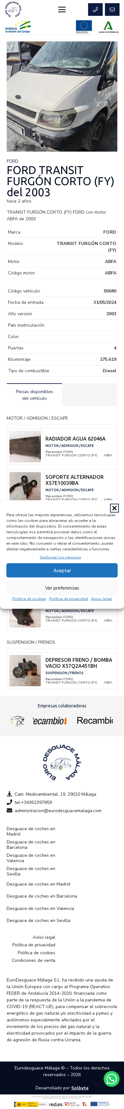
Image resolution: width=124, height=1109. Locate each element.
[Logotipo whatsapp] (112, 1079)
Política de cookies (29, 598)
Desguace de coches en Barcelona (31, 845)
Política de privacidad (68, 598)
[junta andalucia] (109, 27)
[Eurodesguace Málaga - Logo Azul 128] (13, 9)
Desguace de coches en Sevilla (31, 871)
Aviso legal (101, 598)
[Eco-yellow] (17, 720)
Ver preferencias (62, 588)
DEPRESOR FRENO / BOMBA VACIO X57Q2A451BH (78, 663)
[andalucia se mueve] (17, 27)
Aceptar (62, 570)
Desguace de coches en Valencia (31, 858)
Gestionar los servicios (60, 557)
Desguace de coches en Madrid (31, 831)
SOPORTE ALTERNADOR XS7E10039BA (74, 480)
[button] (114, 508)
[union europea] (84, 27)
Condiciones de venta (33, 960)
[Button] (95, 9)
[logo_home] (49, 720)
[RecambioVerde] (94, 720)
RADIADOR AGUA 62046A (75, 439)
